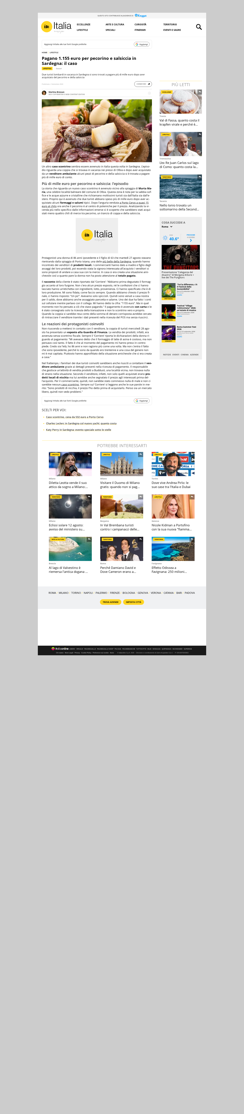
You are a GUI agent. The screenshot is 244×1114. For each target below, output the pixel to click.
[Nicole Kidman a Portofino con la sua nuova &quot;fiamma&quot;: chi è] (173, 506)
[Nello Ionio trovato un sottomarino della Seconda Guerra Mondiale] (181, 186)
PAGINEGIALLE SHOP (105, 649)
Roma (103, 563)
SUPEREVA (188, 649)
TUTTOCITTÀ (141, 649)
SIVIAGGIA (156, 649)
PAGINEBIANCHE (128, 649)
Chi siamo (60, 653)
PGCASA (118, 649)
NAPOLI (88, 592)
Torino (155, 478)
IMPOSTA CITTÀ (133, 602)
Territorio (170, 24)
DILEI (149, 649)
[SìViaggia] (141, 15)
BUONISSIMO (178, 649)
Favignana (157, 563)
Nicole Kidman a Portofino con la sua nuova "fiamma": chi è (171, 529)
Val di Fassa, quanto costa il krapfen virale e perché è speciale (179, 124)
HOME (44, 52)
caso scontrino (70, 384)
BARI (179, 592)
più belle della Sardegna (117, 261)
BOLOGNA (129, 592)
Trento (163, 116)
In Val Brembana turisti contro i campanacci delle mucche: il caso (118, 529)
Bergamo (104, 521)
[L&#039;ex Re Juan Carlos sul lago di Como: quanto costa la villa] (181, 144)
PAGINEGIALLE (90, 649)
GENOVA (143, 592)
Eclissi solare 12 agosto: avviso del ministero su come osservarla (66, 529)
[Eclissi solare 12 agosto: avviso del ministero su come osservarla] (70, 506)
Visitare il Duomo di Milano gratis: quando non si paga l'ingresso (120, 486)
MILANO (63, 592)
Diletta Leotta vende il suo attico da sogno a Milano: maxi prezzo (68, 486)
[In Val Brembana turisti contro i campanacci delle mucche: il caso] (121, 506)
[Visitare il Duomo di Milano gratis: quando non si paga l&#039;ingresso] (121, 464)
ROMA (52, 592)
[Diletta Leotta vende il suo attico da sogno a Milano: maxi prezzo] (70, 464)
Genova (155, 521)
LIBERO (72, 649)
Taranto (163, 201)
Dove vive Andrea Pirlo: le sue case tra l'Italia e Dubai (171, 484)
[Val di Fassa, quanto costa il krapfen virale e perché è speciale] (181, 102)
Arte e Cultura (115, 24)
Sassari (59, 68)
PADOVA (190, 592)
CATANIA (169, 592)
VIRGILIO (79, 649)
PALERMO (101, 592)
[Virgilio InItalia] (56, 27)
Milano (52, 478)
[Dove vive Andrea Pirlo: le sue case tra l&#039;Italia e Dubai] (173, 464)
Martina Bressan (56, 92)
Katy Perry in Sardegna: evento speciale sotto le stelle (78, 429)
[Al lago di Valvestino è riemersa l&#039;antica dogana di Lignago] (70, 549)
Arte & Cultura (58, 539)
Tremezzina (165, 158)
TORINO (76, 592)
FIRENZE (115, 592)
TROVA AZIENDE (110, 602)
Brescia (52, 563)
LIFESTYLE (54, 52)
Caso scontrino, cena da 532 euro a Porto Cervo (75, 417)
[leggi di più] (149, 93)
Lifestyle (82, 30)
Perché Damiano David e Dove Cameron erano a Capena (118, 571)
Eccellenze (83, 24)
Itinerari (140, 30)
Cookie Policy (86, 653)
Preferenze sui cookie (101, 653)
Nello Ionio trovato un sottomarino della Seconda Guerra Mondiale (179, 209)
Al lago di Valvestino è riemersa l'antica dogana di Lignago (68, 571)
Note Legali (69, 653)
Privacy (77, 653)
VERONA (156, 592)
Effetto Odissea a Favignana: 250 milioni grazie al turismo (168, 571)
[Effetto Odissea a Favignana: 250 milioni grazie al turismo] (173, 549)
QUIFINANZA (166, 649)
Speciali (110, 30)
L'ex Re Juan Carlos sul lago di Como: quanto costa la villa (179, 166)
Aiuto (112, 653)
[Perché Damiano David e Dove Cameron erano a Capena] (121, 549)
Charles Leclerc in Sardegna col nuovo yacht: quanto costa (81, 423)
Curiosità (140, 24)
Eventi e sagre (172, 30)
